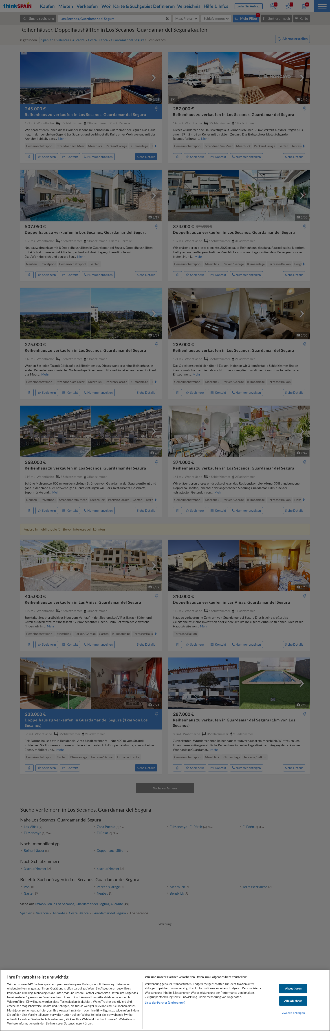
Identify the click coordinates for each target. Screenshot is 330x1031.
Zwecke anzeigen (293, 1013)
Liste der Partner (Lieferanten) (165, 1002)
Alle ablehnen (293, 1001)
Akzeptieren (293, 988)
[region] (165, 1000)
